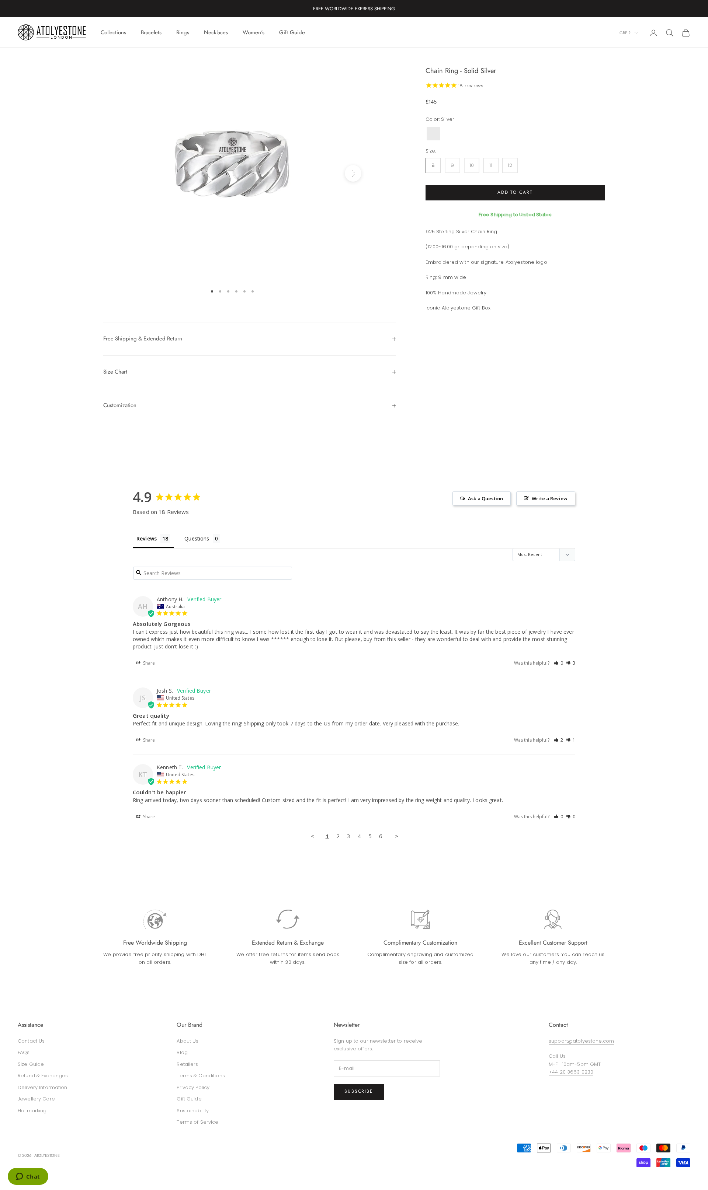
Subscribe (358, 1091)
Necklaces (216, 32)
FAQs (24, 1052)
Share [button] (148, 663)
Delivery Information (42, 1087)
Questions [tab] (196, 538)
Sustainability (193, 1110)
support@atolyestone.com (581, 1040)
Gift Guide (292, 32)
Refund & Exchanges (43, 1075)
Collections (113, 32)
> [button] (396, 836)
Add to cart (515, 192)
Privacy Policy (193, 1087)
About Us (187, 1040)
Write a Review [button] (550, 498)
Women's (253, 32)
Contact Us (31, 1040)
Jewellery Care (36, 1098)
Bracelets (151, 32)
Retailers (187, 1064)
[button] (558, 663)
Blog (182, 1052)
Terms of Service (197, 1122)
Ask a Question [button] (485, 498)
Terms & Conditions (201, 1075)
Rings (182, 32)
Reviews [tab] (146, 538)
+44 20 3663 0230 (571, 1071)
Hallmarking (32, 1110)
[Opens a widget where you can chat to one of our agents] (27, 1177)
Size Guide (31, 1064)
